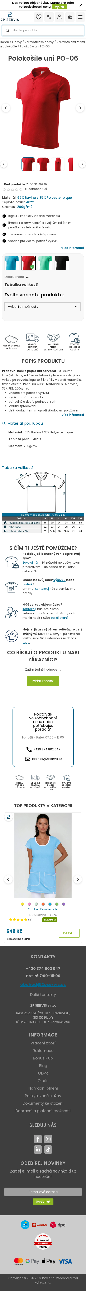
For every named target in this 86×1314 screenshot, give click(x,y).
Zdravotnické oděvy (39, 42)
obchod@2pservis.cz (43, 984)
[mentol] (36, 904)
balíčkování (59, 618)
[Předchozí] (8, 879)
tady (26, 642)
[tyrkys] (50, 904)
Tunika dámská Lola (43, 909)
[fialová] (64, 904)
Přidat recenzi (43, 681)
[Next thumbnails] (82, 164)
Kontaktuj (42, 589)
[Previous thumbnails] (3, 164)
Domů (4, 42)
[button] (43, 30)
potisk (28, 584)
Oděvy (17, 42)
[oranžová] (43, 904)
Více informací (72, 248)
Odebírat (43, 1201)
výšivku (59, 580)
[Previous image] (6, 108)
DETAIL (69, 933)
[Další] (77, 879)
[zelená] (57, 904)
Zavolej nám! (32, 562)
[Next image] (80, 108)
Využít (59, 7)
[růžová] (29, 904)
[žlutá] (22, 904)
